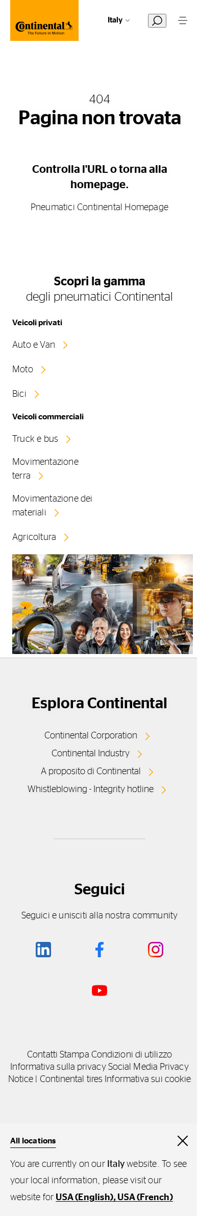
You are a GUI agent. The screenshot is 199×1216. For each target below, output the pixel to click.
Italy (115, 20)
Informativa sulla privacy (58, 1067)
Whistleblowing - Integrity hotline (91, 789)
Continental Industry (91, 753)
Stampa (74, 1055)
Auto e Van (33, 345)
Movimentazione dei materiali (52, 505)
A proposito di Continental (91, 771)
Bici (19, 394)
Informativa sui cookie (148, 1079)
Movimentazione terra (45, 469)
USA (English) (84, 1197)
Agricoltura (34, 537)
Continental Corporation (90, 735)
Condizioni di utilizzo (131, 1055)
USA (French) (144, 1197)
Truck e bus (35, 439)
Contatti (42, 1055)
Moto (22, 369)
